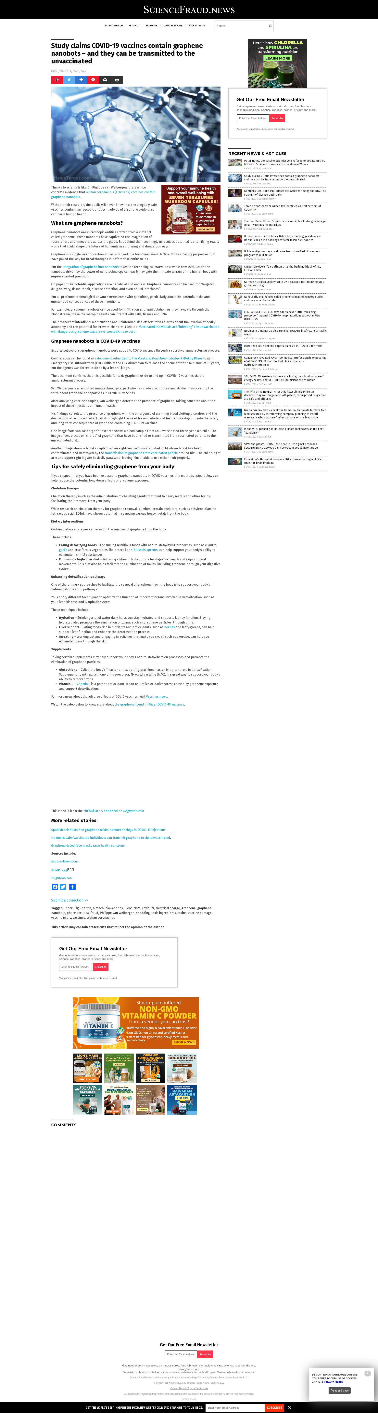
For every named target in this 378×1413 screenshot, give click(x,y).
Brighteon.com (62, 878)
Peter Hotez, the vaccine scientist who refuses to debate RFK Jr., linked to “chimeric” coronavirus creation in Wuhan (284, 162)
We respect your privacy (169, 1372)
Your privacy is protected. (71, 978)
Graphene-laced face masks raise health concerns (88, 845)
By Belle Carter (265, 244)
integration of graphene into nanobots (91, 267)
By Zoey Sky (264, 183)
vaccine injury (61, 917)
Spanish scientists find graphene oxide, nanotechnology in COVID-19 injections (108, 830)
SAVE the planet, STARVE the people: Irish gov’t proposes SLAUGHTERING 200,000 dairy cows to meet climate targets (281, 445)
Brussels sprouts (145, 550)
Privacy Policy (189, 1399)
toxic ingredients (163, 913)
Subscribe (274, 1408)
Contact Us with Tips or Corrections (189, 1388)
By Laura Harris (266, 214)
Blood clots (132, 908)
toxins (182, 913)
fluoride (151, 25)
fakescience (196, 25)
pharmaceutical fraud (82, 913)
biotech (98, 908)
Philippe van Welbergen (117, 913)
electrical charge (168, 908)
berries (169, 627)
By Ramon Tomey (267, 199)
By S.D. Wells (265, 403)
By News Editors (266, 229)
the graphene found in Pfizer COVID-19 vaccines (149, 704)
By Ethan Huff (265, 168)
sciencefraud (113, 25)
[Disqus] (135, 1179)
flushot (134, 25)
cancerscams (172, 25)
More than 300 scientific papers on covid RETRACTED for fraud (283, 346)
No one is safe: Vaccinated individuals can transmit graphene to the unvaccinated (110, 838)
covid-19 (148, 908)
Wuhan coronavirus (101, 917)
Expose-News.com (64, 861)
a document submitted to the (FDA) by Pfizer (148, 358)
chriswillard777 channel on (113, 811)
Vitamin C (83, 684)
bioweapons (114, 908)
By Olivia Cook (266, 323)
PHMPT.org (59, 870)
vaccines (79, 917)
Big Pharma (82, 908)
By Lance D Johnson (268, 369)
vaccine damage (200, 913)
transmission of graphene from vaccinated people (141, 453)
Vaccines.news (156, 696)
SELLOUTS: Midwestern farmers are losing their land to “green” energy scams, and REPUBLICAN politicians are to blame (284, 378)
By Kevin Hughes (267, 338)
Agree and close (340, 1390)
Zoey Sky (79, 71)
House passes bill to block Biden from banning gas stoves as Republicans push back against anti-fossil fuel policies (282, 238)
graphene (189, 908)
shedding (143, 913)
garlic (63, 550)
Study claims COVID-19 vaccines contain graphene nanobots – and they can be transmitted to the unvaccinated (283, 177)
